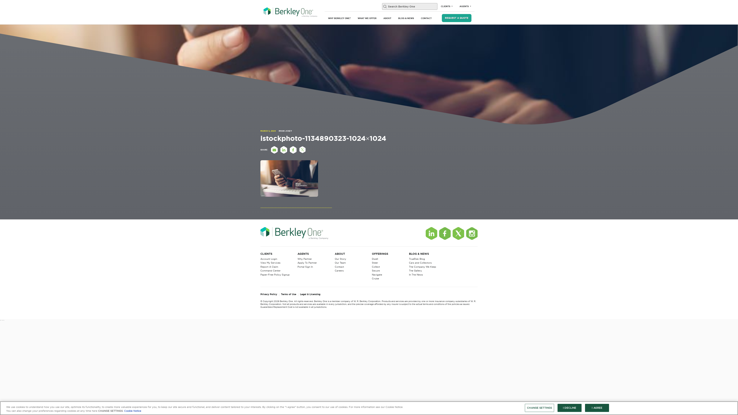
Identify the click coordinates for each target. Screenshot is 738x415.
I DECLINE (569, 407)
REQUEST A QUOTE (456, 18)
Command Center (270, 270)
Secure (376, 270)
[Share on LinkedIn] (284, 150)
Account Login (268, 259)
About (387, 18)
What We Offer (367, 18)
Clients (446, 6)
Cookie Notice (132, 410)
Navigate (377, 274)
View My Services (270, 262)
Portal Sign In (305, 267)
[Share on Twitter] (302, 150)
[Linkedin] (431, 233)
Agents (464, 6)
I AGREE (597, 407)
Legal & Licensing (310, 294)
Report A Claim (269, 267)
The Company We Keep (422, 267)
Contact (426, 18)
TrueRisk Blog (417, 259)
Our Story (340, 259)
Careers (339, 270)
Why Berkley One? (339, 18)
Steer (375, 262)
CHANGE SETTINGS (539, 407)
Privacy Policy (268, 294)
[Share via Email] (274, 150)
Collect (376, 267)
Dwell (375, 259)
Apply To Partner (307, 262)
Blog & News (406, 18)
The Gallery (415, 270)
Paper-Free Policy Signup (275, 274)
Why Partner (305, 259)
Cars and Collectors (420, 262)
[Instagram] (472, 233)
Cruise (375, 278)
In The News (416, 274)
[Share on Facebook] (293, 150)
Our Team (340, 262)
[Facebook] (445, 233)
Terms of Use (288, 294)
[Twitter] (458, 233)
